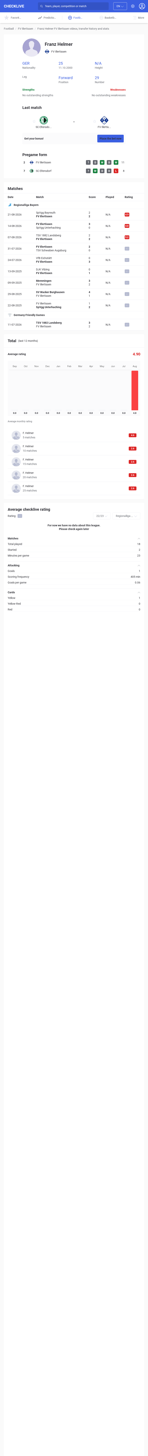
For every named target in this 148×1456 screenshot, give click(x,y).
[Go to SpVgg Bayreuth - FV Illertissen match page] (74, 214)
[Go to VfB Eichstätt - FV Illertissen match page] (74, 260)
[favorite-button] (34, 122)
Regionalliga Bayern (26, 204)
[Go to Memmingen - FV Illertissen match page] (74, 282)
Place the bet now (110, 138)
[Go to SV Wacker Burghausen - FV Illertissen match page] (74, 294)
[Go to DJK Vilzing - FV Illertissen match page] (74, 271)
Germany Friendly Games (29, 315)
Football (9, 28)
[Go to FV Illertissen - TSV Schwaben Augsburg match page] (74, 248)
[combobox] (120, 6)
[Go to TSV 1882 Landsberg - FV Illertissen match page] (74, 237)
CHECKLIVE (14, 6)
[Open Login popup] (142, 6)
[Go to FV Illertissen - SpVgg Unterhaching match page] (74, 226)
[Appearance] (132, 6)
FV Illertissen (25, 28)
